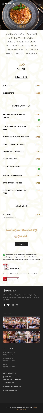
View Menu (21, 244)
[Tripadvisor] (17, 305)
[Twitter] (8, 305)
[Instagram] (13, 305)
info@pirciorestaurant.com (13, 386)
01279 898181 (9, 383)
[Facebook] (4, 305)
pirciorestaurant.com (11, 390)
